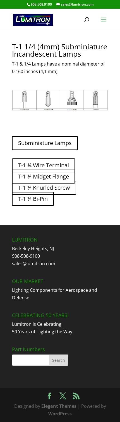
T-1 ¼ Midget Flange (43, 176)
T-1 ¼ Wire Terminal (43, 165)
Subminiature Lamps (45, 143)
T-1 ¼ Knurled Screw (44, 187)
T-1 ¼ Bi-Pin (33, 198)
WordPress (60, 414)
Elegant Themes (58, 406)
